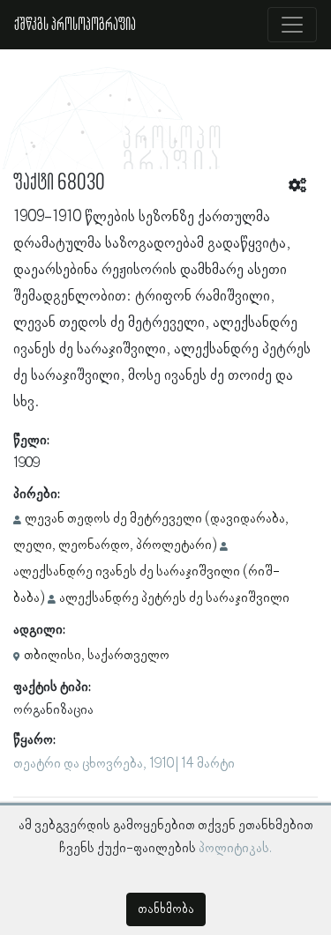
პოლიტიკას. (235, 849)
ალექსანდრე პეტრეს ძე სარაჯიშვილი (174, 598)
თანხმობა (166, 909)
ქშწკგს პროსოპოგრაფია (75, 24)
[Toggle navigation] (292, 24)
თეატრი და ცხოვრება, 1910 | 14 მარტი (124, 764)
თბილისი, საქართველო (96, 656)
